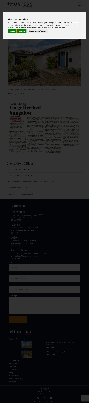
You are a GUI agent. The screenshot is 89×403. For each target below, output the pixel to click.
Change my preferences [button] (37, 31)
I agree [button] (12, 31)
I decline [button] (22, 31)
